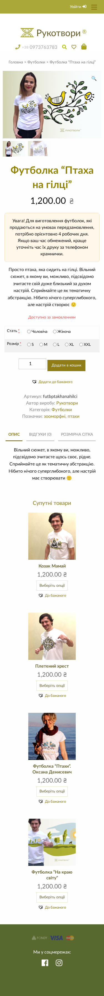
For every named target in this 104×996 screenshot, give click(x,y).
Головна (16, 62)
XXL (87, 345)
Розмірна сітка (77, 434)
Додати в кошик (66, 365)
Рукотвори (67, 403)
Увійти (76, 7)
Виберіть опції (52, 585)
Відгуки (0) (40, 434)
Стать (12, 331)
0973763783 (39, 47)
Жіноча (64, 332)
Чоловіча (39, 332)
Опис (14, 434)
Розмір (13, 344)
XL (71, 345)
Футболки (36, 62)
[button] (94, 78)
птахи (73, 416)
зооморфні (54, 416)
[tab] (14, 435)
